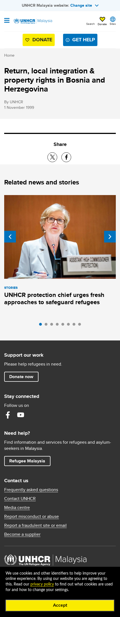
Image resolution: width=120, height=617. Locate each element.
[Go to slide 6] (70, 325)
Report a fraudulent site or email (35, 525)
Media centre (17, 508)
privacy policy (42, 584)
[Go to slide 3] (53, 325)
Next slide (110, 237)
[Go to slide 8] (81, 325)
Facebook (7, 415)
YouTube (20, 415)
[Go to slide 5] (64, 325)
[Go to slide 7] (75, 325)
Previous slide (10, 237)
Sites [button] (113, 24)
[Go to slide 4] (58, 325)
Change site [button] (81, 5)
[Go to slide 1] (42, 325)
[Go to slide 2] (47, 325)
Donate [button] (102, 24)
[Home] (33, 21)
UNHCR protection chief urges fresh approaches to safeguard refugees (54, 298)
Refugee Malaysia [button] (29, 460)
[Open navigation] (6, 21)
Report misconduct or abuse (31, 516)
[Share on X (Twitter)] (52, 157)
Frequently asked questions (31, 490)
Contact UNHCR (20, 499)
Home (9, 55)
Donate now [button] (21, 376)
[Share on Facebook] (66, 157)
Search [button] (90, 24)
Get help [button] (81, 41)
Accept (60, 605)
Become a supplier (22, 534)
